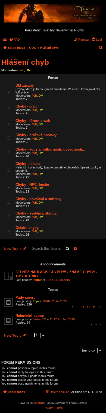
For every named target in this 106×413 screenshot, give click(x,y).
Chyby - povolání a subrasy (38, 199)
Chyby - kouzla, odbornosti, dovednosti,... (50, 149)
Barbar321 (39, 319)
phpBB (38, 402)
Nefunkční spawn (29, 316)
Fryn (36, 301)
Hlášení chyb (25, 62)
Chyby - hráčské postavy (36, 135)
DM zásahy (24, 85)
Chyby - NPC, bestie (32, 185)
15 (94, 307)
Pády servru (25, 297)
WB (22, 70)
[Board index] (53, 13)
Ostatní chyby (27, 228)
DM (28, 70)
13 (82, 307)
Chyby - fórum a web (32, 121)
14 (88, 307)
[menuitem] (14, 39)
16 (99, 307)
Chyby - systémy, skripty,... (38, 213)
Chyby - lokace (27, 164)
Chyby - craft (26, 106)
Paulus (37, 279)
